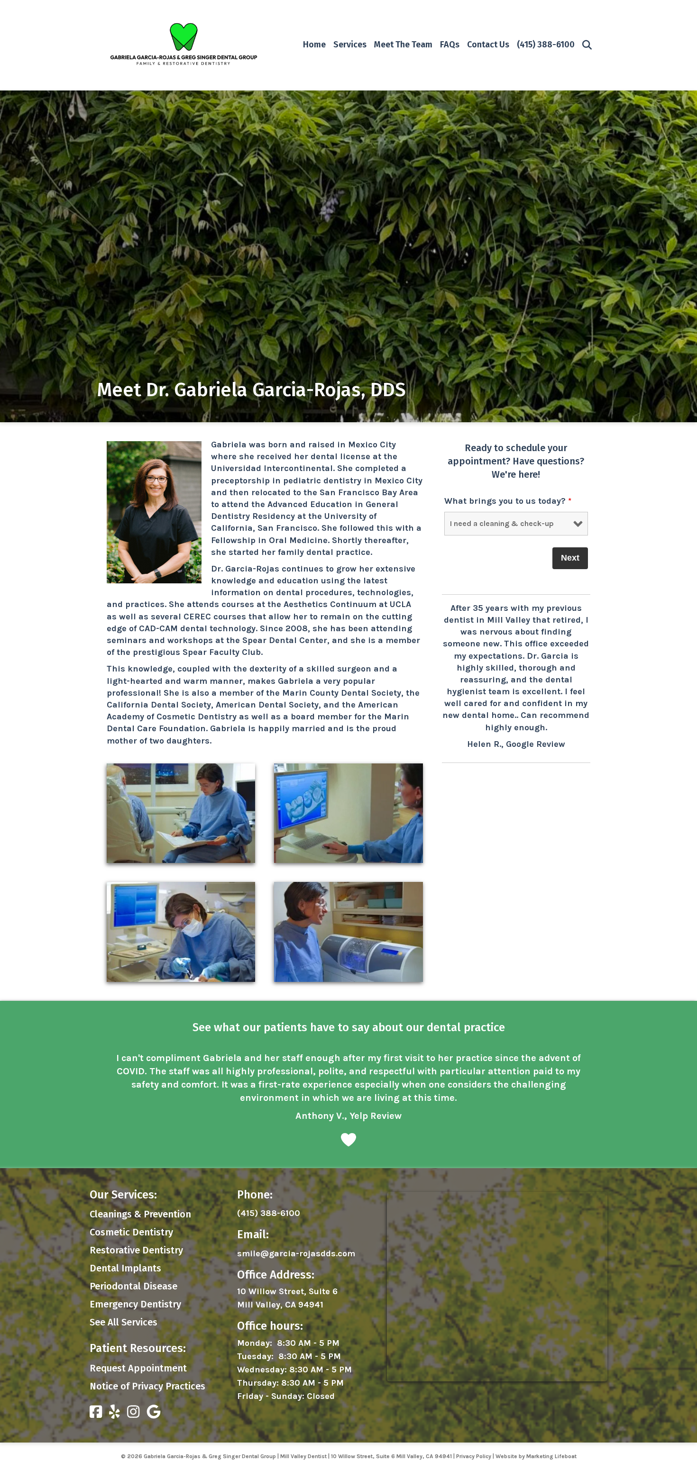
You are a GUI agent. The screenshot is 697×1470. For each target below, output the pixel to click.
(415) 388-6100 (546, 44)
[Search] (584, 45)
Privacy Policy (473, 1429)
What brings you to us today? (507, 501)
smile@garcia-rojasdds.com (296, 1227)
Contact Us (488, 44)
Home (314, 44)
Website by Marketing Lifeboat (536, 1429)
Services (350, 44)
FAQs (449, 44)
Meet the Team (403, 44)
